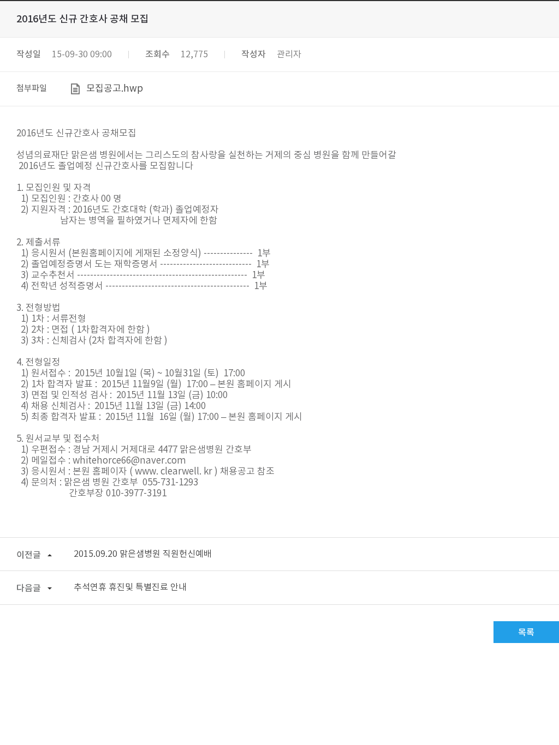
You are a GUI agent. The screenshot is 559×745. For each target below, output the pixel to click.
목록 (526, 633)
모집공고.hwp (114, 88)
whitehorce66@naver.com (129, 460)
